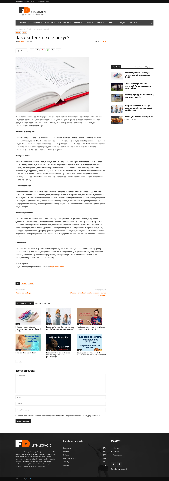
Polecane (36, 23)
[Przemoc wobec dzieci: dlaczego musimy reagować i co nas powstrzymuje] (60, 342)
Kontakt (116, 448)
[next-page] (20, 361)
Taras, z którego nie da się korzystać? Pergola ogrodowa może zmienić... (138, 86)
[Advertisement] (60, 274)
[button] (150, 23)
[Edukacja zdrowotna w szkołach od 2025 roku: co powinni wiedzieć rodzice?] (91, 342)
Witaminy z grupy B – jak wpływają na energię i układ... (139, 96)
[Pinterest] (42, 50)
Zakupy (116, 451)
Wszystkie (138, 67)
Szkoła (24, 32)
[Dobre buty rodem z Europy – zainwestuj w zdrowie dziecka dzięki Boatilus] (30, 316)
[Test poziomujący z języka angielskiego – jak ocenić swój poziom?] (91, 316)
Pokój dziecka (63, 23)
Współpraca (118, 455)
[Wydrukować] (58, 50)
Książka (122, 23)
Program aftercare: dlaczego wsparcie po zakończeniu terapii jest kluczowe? (60, 328)
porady (24, 283)
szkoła (31, 283)
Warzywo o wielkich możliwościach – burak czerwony (88, 294)
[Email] (53, 50)
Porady (99, 23)
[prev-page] (17, 361)
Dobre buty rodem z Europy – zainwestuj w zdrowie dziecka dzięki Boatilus (28, 329)
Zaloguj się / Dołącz (43, 1)
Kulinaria (49, 23)
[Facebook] (32, 50)
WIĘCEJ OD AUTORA (42, 303)
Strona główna (20, 29)
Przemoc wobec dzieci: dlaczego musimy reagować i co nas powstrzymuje (58, 355)
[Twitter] (37, 50)
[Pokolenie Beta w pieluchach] (30, 342)
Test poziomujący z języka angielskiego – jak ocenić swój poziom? (91, 328)
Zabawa (89, 23)
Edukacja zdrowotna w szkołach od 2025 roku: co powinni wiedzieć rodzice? (91, 354)
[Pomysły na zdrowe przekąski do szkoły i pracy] (117, 120)
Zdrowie (77, 23)
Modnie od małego (23, 293)
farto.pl (28, 479)
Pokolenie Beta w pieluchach (26, 353)
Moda (17, 324)
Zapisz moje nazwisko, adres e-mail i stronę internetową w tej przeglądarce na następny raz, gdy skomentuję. (59, 416)
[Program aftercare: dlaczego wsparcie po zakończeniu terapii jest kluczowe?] (60, 316)
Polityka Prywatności (119, 469)
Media (132, 23)
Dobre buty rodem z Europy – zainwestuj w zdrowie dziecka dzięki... (137, 75)
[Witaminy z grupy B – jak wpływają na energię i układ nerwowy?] (117, 98)
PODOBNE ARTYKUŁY (25, 303)
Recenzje (111, 23)
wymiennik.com (57, 267)
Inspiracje (23, 23)
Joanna (21, 41)
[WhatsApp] (48, 50)
